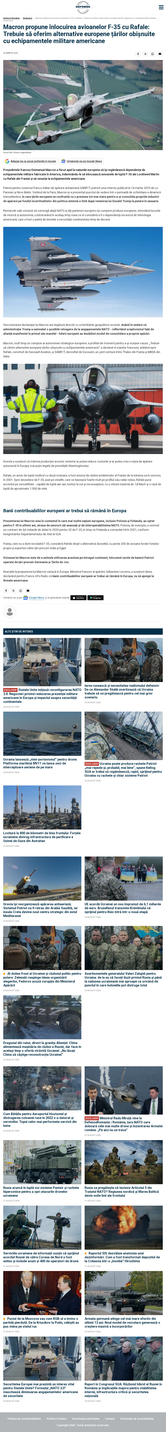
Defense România (11, 18)
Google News (36, 597)
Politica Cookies (56, 1418)
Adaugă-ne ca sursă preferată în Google (33, 161)
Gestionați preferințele (86, 1418)
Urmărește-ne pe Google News (84, 161)
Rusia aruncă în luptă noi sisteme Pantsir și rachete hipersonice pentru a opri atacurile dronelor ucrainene (41, 1192)
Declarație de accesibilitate (137, 1418)
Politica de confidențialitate (24, 1418)
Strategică (27, 18)
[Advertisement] (124, 819)
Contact (110, 1418)
